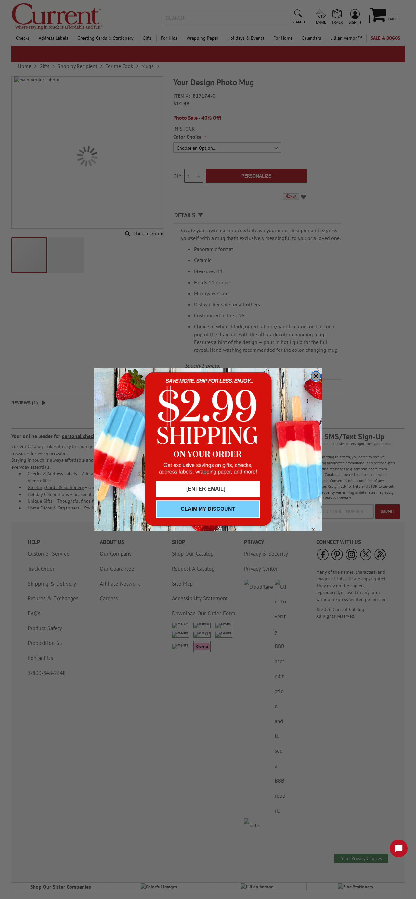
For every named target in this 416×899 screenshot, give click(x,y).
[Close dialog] (316, 376)
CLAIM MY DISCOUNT (208, 509)
